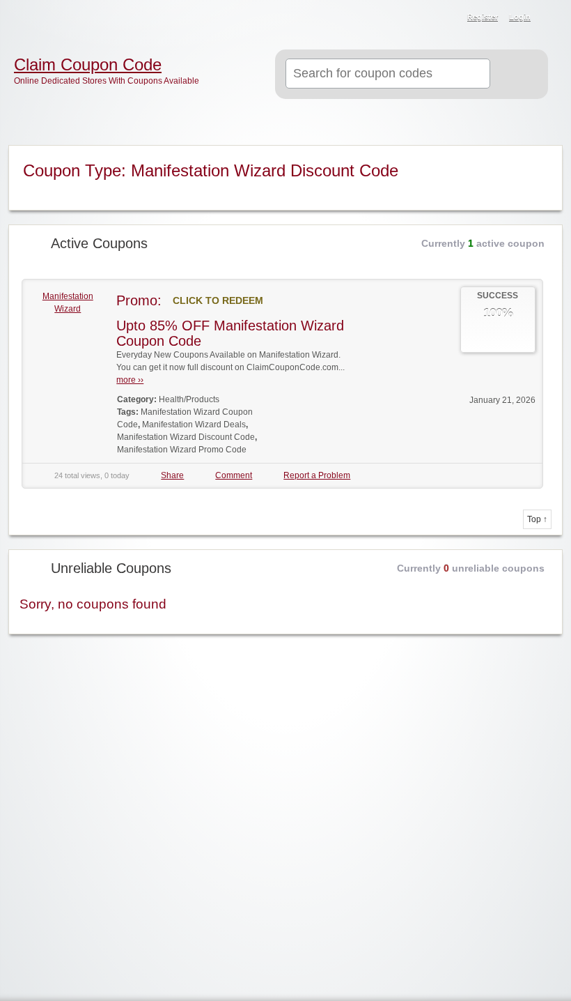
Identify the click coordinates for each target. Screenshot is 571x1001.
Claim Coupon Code (88, 65)
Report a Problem (316, 475)
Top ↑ (537, 519)
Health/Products (189, 399)
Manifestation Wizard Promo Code (182, 449)
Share (172, 475)
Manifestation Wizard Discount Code (186, 437)
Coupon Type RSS (542, 156)
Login (520, 17)
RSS (551, 18)
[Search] (515, 75)
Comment (233, 475)
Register (482, 17)
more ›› (129, 380)
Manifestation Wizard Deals (194, 424)
